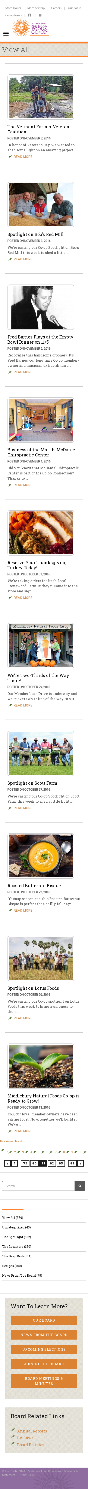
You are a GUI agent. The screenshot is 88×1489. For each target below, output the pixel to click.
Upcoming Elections (44, 1349)
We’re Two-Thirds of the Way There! (38, 677)
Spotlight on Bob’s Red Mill (35, 234)
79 (25, 1163)
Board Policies (30, 1444)
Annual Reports (32, 1431)
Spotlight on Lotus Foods (33, 988)
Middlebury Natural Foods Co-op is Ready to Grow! (43, 1098)
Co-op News (13, 15)
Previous (6, 1141)
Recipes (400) (12, 1266)
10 (80, 1152)
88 (72, 1163)
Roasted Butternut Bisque (34, 885)
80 (34, 1163)
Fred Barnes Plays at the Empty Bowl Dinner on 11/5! (40, 339)
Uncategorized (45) (16, 1227)
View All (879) (12, 1218)
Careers (56, 8)
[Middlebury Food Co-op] (31, 20)
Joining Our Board (44, 1364)
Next (18, 1141)
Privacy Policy (26, 1474)
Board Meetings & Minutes (44, 1381)
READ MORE (23, 156)
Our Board (74, 8)
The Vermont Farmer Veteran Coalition (38, 129)
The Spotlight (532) (16, 1237)
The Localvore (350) (16, 1247)
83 (61, 1163)
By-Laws (25, 1437)
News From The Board (44, 1334)
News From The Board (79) (22, 1275)
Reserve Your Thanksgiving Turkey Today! (37, 565)
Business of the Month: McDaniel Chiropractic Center (41, 452)
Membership (36, 8)
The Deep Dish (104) (16, 1256)
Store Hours (13, 8)
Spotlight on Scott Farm (32, 783)
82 (52, 1163)
